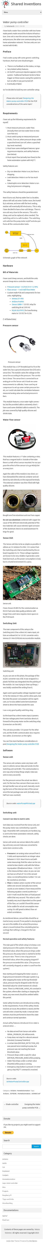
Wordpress (33, 1241)
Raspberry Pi (6, 1195)
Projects (5, 1191)
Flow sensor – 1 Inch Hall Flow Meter (21, 290)
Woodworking (7, 1203)
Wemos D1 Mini (18, 299)
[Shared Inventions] (22, 7)
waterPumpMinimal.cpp (25, 803)
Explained (5, 1171)
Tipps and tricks (8, 1199)
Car (3, 1167)
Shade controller (11, 1104)
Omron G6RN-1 (17, 304)
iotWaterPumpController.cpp (17, 1082)
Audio (4, 1163)
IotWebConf (36, 1093)
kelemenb (10, 26)
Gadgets (5, 1175)
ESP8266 (13, 1093)
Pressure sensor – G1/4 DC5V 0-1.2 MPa (22, 287)
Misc (4, 1187)
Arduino (13, 1090)
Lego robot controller (10, 1183)
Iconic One (10, 1241)
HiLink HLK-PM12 (18, 310)
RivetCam (5, 1220)
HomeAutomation (23, 1090)
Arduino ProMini (18, 302)
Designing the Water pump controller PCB (22, 744)
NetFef (4, 1216)
